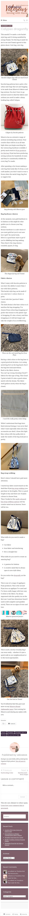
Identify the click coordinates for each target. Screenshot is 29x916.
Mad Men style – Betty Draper (23, 772)
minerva (11, 732)
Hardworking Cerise (7, 771)
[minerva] (24, 19)
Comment (22, 797)
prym (4, 735)
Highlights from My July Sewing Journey (14, 844)
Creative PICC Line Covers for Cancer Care (13, 830)
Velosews (14, 7)
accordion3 (11, 871)
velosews (10, 876)
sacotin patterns (14, 735)
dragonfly (17, 575)
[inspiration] (26, 19)
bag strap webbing (18, 488)
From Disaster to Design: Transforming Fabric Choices (13, 834)
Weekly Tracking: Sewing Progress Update (15, 840)
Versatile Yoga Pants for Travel (14, 837)
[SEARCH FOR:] (14, 816)
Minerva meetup (21, 732)
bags (4, 732)
